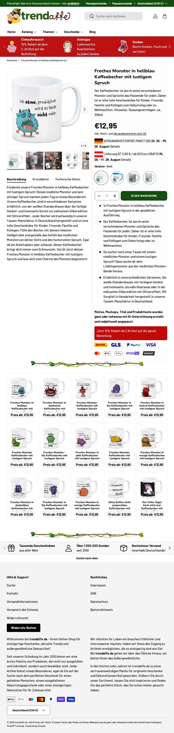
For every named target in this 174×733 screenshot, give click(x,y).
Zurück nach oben (87, 558)
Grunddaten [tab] (40, 179)
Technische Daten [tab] (67, 179)
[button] (164, 16)
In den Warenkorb (144, 195)
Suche (11, 585)
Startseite (12, 60)
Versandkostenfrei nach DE (130, 133)
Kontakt (12, 593)
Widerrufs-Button (23, 628)
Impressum (98, 585)
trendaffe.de (21, 722)
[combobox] (114, 16)
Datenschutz (99, 601)
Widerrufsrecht (17, 618)
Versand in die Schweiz (22, 610)
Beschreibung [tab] (16, 179)
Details (115, 146)
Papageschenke (122, 3)
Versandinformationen (22, 601)
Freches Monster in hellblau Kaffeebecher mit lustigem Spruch (45, 60)
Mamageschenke (96, 3)
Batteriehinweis (101, 610)
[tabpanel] (48, 223)
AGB (93, 593)
